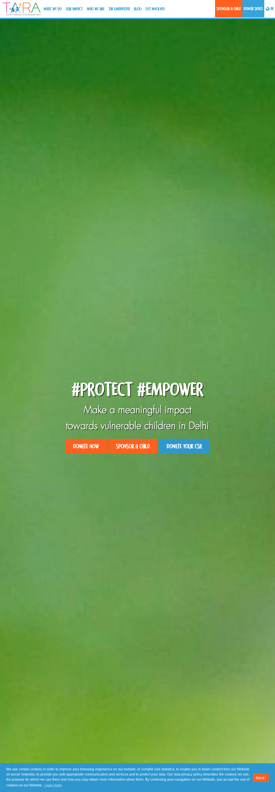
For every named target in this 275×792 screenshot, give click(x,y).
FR (271, 9)
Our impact (74, 9)
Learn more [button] (53, 785)
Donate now (86, 446)
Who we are (95, 9)
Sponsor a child (229, 9)
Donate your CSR (184, 446)
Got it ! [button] (261, 777)
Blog (138, 9)
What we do (53, 9)
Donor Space (253, 9)
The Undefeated (119, 9)
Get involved (155, 9)
